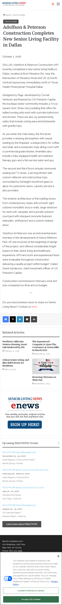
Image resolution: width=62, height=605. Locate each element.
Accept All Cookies (31, 599)
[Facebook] (6, 319)
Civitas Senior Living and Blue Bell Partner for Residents (15, 363)
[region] (31, 578)
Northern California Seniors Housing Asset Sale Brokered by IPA (14, 344)
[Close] (58, 556)
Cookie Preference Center (31, 590)
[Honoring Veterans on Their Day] (46, 366)
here (34, 306)
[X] (13, 319)
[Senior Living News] (14, 4)
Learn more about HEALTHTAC (21, 524)
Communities (19, 15)
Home (8, 15)
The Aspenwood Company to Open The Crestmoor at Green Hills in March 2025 (45, 346)
